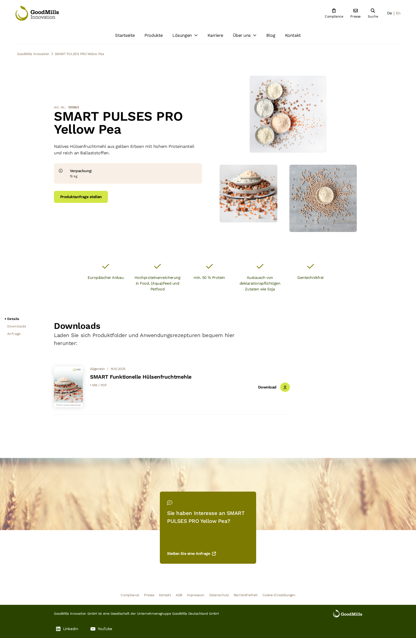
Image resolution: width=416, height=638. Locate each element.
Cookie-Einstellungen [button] (278, 595)
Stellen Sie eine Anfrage (188, 553)
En (398, 13)
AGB (179, 595)
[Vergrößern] (319, 145)
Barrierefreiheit (246, 595)
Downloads (16, 326)
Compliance (130, 595)
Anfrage (14, 334)
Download (267, 387)
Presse (149, 595)
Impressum (195, 595)
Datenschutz (219, 595)
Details (13, 319)
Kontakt (165, 595)
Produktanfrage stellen (81, 196)
